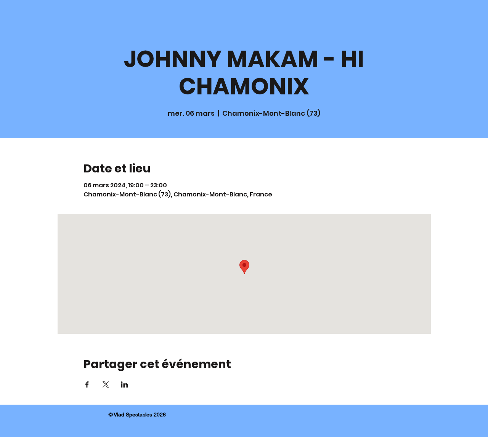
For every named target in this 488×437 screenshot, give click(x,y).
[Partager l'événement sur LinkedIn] (124, 384)
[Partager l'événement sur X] (105, 384)
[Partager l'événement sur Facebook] (87, 384)
